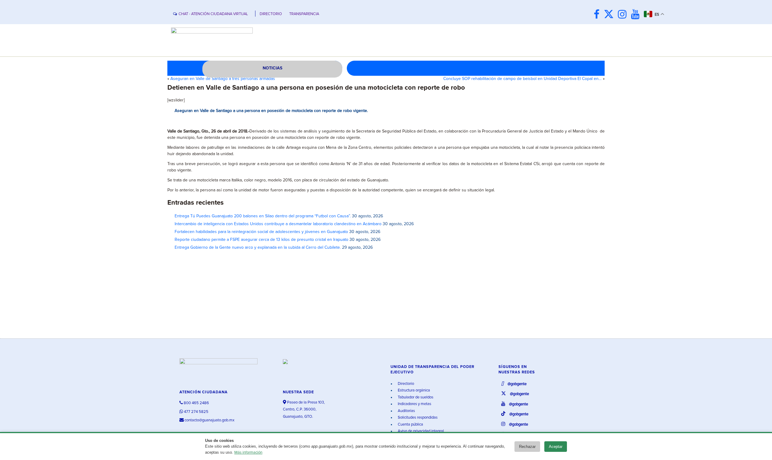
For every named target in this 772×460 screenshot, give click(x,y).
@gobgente (517, 384)
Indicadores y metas (414, 404)
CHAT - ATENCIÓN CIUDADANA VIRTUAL (213, 14)
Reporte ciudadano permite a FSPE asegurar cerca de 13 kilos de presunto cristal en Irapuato (261, 240)
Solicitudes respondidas (417, 418)
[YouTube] (637, 15)
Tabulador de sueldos (415, 397)
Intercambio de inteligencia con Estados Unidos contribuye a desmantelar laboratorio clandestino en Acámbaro (278, 224)
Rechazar (527, 446)
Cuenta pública (410, 424)
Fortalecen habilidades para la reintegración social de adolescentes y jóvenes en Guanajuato (261, 232)
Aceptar (555, 446)
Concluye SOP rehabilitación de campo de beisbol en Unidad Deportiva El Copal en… (522, 79)
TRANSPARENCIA (304, 14)
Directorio (405, 384)
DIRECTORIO (271, 14)
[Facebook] (598, 15)
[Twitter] (610, 15)
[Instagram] (624, 15)
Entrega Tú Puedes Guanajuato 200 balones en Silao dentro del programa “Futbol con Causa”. (263, 216)
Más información (248, 453)
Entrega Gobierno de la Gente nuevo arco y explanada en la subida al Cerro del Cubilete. (258, 247)
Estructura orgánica (413, 390)
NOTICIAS (272, 68)
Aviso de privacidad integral (420, 431)
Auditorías (406, 411)
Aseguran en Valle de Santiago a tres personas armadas (222, 79)
